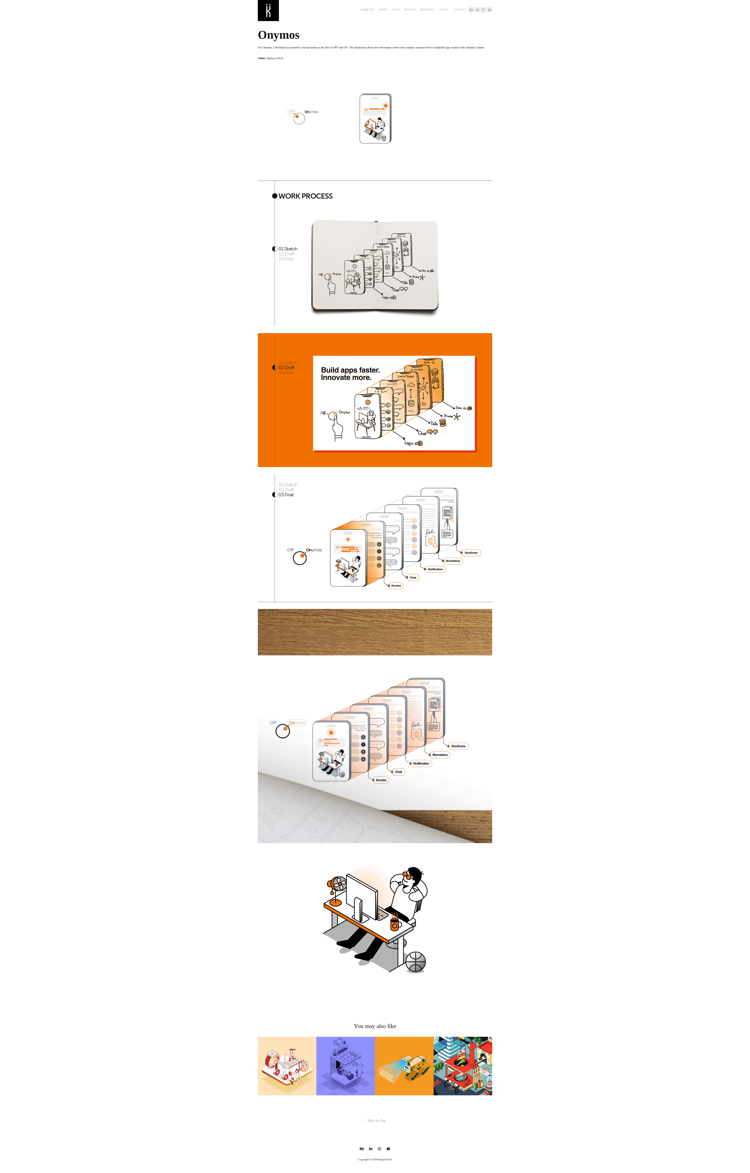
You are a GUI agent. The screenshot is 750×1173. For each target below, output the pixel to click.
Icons (396, 9)
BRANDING (427, 9)
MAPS (383, 9)
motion (409, 9)
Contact (459, 9)
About (443, 9)
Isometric (367, 9)
